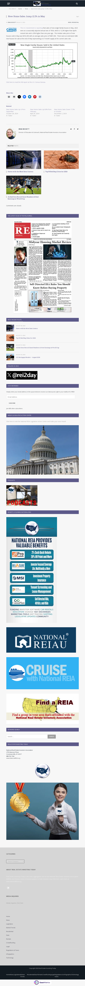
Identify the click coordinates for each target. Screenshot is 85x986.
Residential (75, 22)
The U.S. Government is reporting (31, 28)
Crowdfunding (10, 943)
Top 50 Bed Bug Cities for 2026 (56, 172)
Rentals (8, 939)
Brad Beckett (12, 22)
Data (7, 935)
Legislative (9, 924)
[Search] (77, 3)
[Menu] (8, 3)
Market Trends (10, 928)
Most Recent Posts (15, 320)
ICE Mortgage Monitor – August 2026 (28, 357)
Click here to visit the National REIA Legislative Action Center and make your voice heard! (36, 421)
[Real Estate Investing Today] (42, 3)
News (69, 22)
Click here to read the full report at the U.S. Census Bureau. (26, 82)
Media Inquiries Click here (14, 903)
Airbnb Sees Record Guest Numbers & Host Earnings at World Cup (23, 198)
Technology (9, 958)
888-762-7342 (10, 756)
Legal (8, 946)
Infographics (10, 954)
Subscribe (12, 403)
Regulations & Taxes (12, 950)
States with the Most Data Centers (20, 172)
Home (8, 916)
